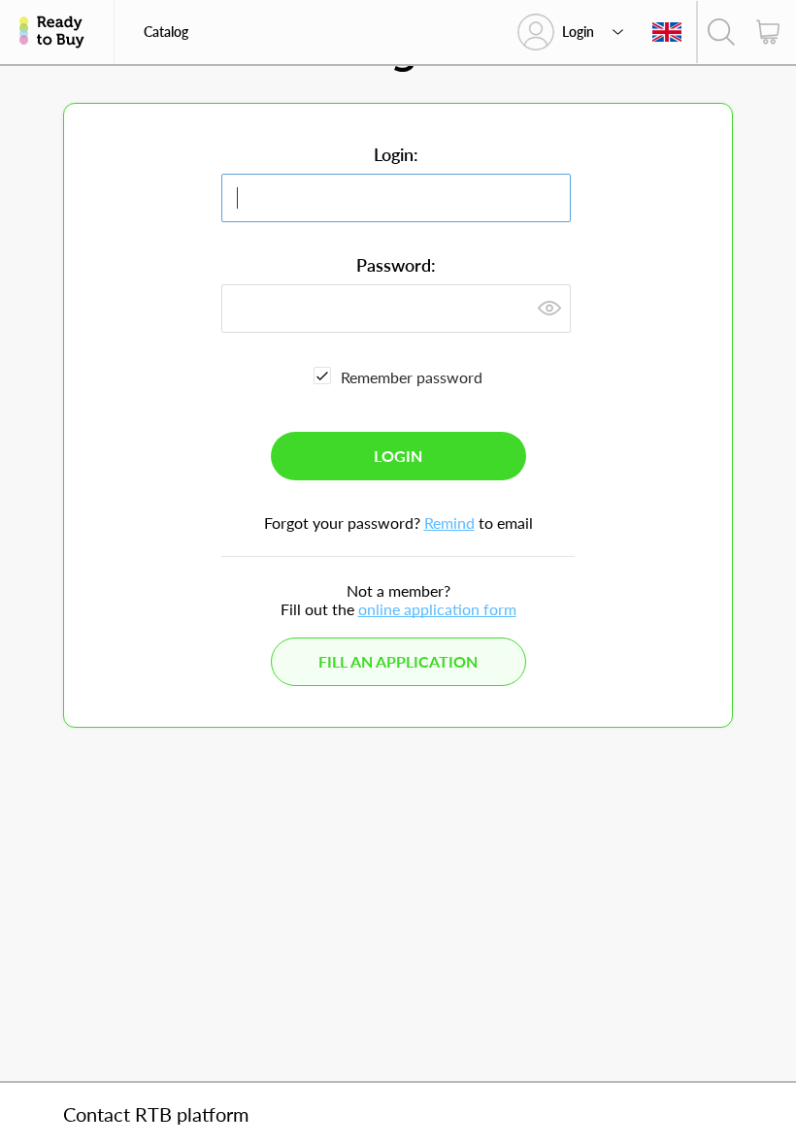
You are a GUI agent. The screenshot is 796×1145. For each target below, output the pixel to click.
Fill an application (398, 661)
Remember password (411, 377)
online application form (437, 609)
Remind (449, 522)
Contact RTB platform (156, 1114)
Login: (396, 154)
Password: (396, 265)
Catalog (166, 31)
